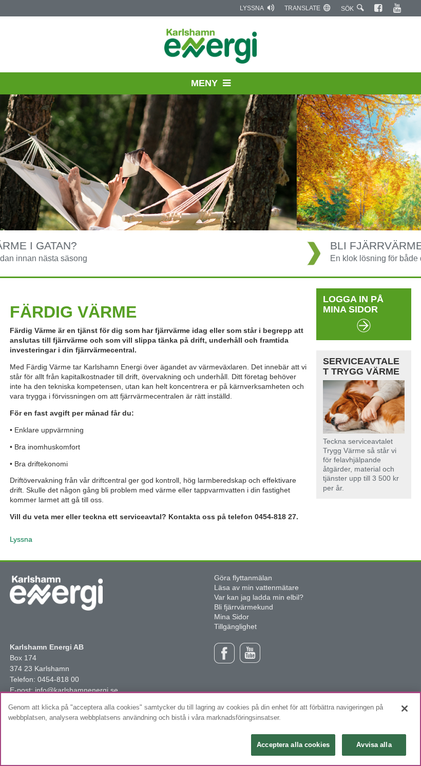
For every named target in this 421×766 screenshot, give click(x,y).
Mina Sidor (231, 617)
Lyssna (252, 8)
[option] (210, 185)
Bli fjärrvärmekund (243, 607)
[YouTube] (397, 8)
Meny (204, 83)
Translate (302, 8)
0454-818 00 (58, 679)
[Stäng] (404, 708)
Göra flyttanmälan (243, 578)
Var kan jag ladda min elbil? (258, 597)
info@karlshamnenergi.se (76, 690)
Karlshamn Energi (210, 46)
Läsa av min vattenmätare (256, 587)
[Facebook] (378, 8)
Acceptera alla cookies (293, 745)
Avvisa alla (373, 745)
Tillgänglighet (235, 626)
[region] (210, 729)
